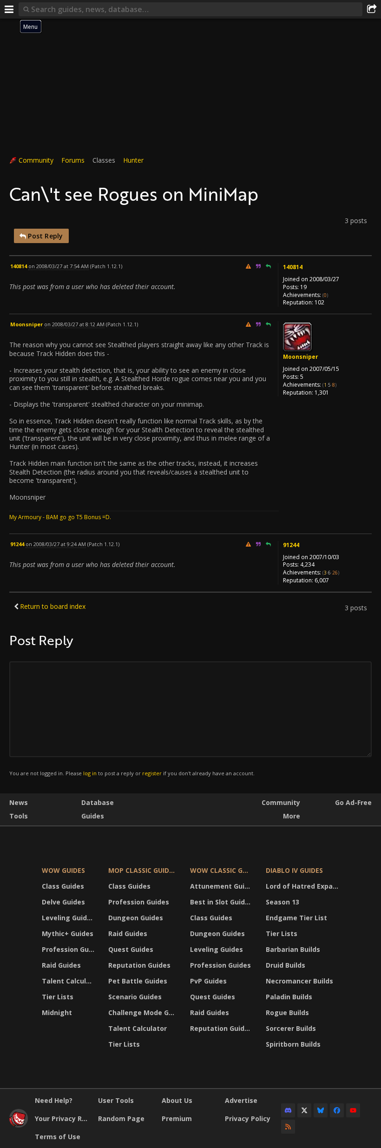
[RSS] (288, 1127)
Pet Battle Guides (137, 980)
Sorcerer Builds (291, 1028)
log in (90, 773)
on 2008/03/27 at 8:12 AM (74, 324)
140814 (292, 267)
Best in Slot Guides (221, 901)
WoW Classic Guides (222, 870)
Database (97, 802)
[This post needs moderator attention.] (248, 266)
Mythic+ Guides (67, 933)
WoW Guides (63, 870)
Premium (177, 1118)
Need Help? (53, 1100)
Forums (73, 160)
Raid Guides (61, 965)
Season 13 (282, 901)
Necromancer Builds (299, 980)
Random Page (121, 1118)
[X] (304, 1110)
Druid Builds (285, 965)
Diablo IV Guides (294, 870)
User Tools (116, 1100)
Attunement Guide (221, 886)
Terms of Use (57, 1136)
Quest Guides (130, 949)
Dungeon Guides (135, 917)
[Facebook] (337, 1110)
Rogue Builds (287, 1012)
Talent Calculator (69, 980)
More (291, 816)
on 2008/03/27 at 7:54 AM (58, 266)
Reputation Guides (139, 965)
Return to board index (52, 606)
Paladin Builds (289, 996)
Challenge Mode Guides (143, 1012)
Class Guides (63, 886)
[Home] (18, 1125)
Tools (18, 816)
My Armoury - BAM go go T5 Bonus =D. (60, 517)
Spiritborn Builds (293, 1044)
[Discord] (288, 1110)
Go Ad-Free (353, 802)
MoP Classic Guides (142, 870)
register (152, 773)
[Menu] (9, 9)
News (18, 802)
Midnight (57, 1012)
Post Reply (44, 235)
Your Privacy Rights (63, 1118)
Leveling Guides (68, 917)
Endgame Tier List (296, 917)
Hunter (133, 160)
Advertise (241, 1100)
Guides (92, 816)
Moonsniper (300, 357)
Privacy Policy (247, 1118)
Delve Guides (63, 901)
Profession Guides (69, 949)
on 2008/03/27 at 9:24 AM (56, 544)
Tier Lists (57, 996)
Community (36, 160)
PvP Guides (208, 980)
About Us (177, 1100)
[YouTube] (353, 1110)
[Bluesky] (321, 1110)
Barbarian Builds (293, 949)
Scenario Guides (135, 996)
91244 (291, 545)
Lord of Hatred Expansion (304, 886)
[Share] (371, 9)
